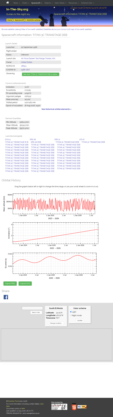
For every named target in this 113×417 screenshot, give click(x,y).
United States (26, 62)
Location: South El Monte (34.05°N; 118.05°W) (88, 8)
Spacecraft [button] (36, 3)
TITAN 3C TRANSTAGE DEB (67, 142)
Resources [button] (73, 3)
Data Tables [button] (60, 3)
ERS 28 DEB (36, 142)
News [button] (16, 3)
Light (74, 312)
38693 (23, 66)
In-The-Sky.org (17, 9)
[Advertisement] (56, 344)
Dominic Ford (13, 401)
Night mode (77, 315)
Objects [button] (47, 3)
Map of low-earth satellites (32, 29)
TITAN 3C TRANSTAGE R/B (16, 142)
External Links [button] (87, 3)
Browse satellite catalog (11, 29)
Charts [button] (25, 3)
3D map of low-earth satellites (80, 29)
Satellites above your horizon (55, 29)
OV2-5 (7, 139)
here (23, 408)
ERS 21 (57, 139)
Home (9, 20)
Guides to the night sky (18, 14)
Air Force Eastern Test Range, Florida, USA (38, 58)
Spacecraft (19, 20)
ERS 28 (33, 139)
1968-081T (25, 70)
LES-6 (81, 139)
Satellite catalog (33, 20)
